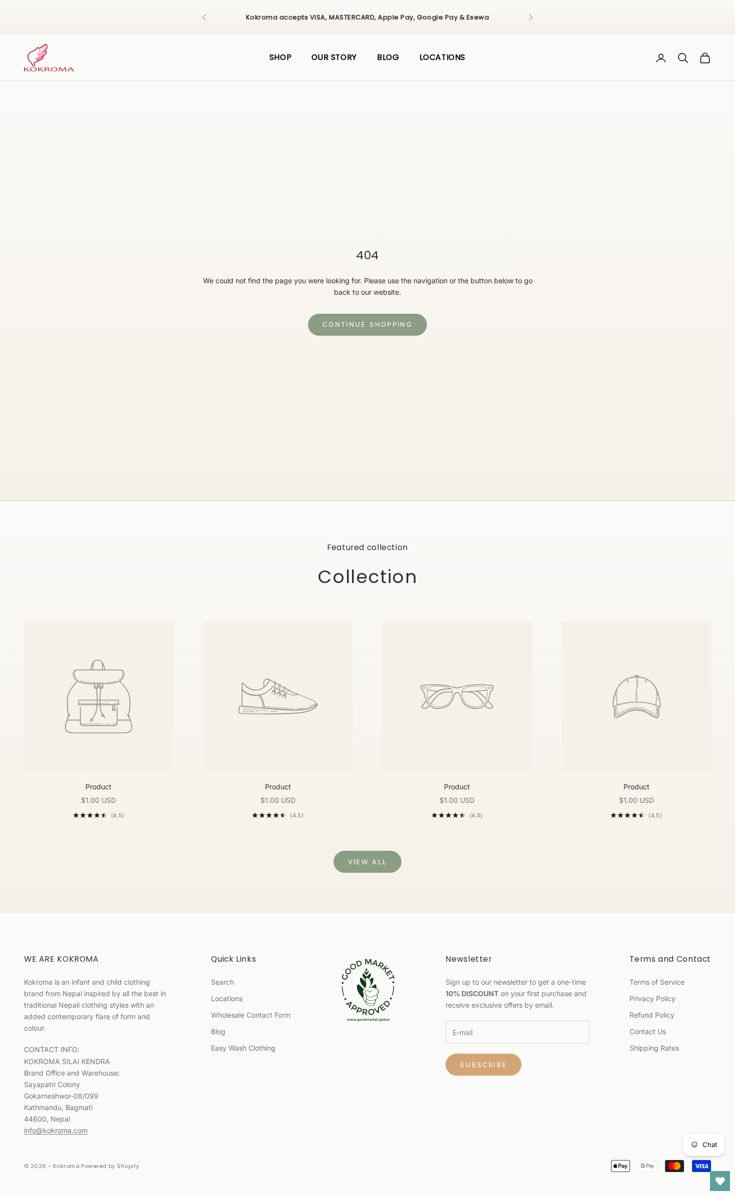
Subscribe (483, 1065)
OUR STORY (334, 57)
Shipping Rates (654, 1048)
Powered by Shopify (110, 1166)
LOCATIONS (443, 57)
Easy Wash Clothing (243, 1048)
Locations (226, 998)
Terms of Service (657, 982)
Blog (218, 1031)
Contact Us (648, 1031)
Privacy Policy (653, 998)
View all (368, 862)
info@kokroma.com (56, 1130)
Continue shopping (367, 324)
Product (99, 786)
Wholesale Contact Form (250, 1015)
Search (222, 982)
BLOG (388, 57)
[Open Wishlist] (720, 1181)
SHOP (281, 57)
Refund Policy (652, 1015)
